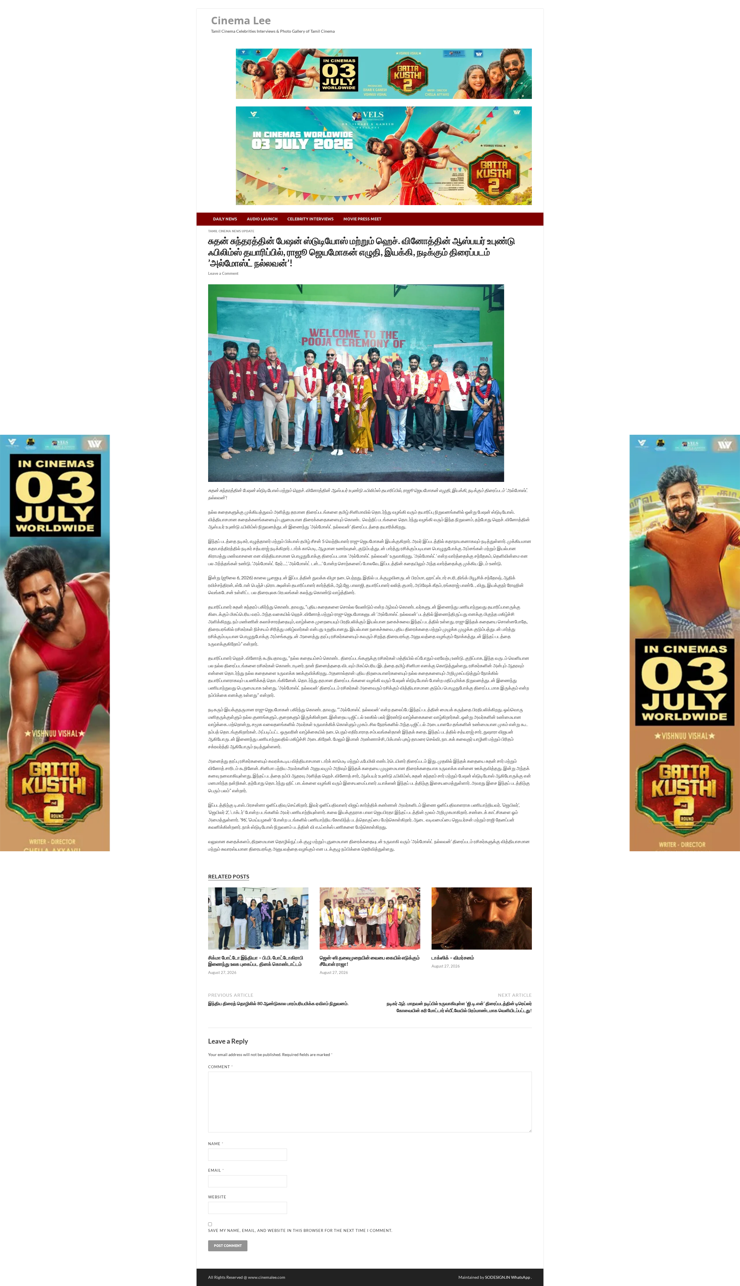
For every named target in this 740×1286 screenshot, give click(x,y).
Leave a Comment (223, 273)
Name (215, 1143)
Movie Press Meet (362, 219)
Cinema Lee (241, 20)
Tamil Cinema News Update (231, 231)
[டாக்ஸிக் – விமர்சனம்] (482, 951)
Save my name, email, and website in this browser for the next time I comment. (300, 1230)
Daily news (225, 219)
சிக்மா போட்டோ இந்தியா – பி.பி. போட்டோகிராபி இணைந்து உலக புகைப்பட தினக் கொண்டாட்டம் (255, 961)
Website (217, 1197)
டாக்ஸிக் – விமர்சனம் (453, 958)
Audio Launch (262, 219)
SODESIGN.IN (497, 1277)
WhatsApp (521, 1277)
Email (216, 1170)
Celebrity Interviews (310, 219)
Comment (220, 1066)
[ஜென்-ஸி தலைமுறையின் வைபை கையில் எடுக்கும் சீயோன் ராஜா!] (370, 951)
